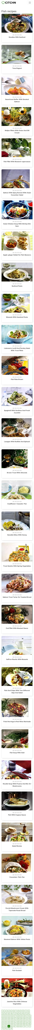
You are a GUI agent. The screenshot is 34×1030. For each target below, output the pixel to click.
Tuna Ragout (17, 68)
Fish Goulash (17, 970)
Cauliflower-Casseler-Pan (17, 504)
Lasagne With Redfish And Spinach (17, 441)
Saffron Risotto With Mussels (17, 659)
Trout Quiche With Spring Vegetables (17, 566)
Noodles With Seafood (17, 37)
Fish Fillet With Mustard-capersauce (17, 162)
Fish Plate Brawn (17, 379)
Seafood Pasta (17, 286)
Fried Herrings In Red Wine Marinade (17, 721)
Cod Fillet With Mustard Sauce (17, 628)
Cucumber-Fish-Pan (17, 877)
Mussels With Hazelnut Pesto (17, 317)
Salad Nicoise (17, 846)
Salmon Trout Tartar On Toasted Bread (17, 597)
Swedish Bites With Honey (17, 535)
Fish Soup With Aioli (17, 753)
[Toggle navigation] (29, 3)
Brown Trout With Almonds (17, 473)
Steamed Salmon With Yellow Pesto (17, 939)
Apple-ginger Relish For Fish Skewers (17, 255)
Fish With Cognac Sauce (17, 815)
